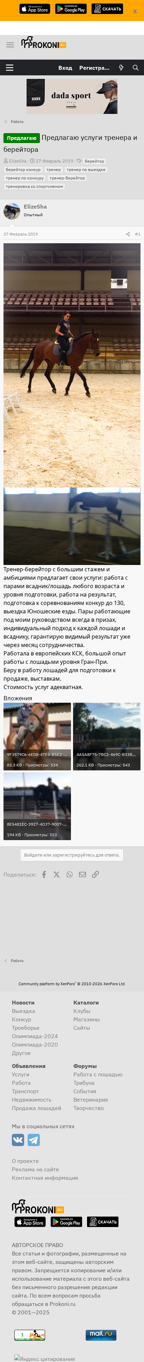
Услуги (20, 1074)
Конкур (21, 1019)
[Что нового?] (121, 68)
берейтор (94, 161)
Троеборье (25, 1027)
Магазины (86, 1019)
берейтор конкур (23, 169)
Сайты (81, 1027)
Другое (21, 1052)
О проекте (25, 1160)
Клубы (82, 1010)
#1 (138, 234)
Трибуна (84, 1082)
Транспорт (25, 1091)
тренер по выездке (86, 169)
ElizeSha (18, 161)
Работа (21, 1082)
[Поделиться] (127, 234)
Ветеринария (90, 1099)
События (84, 1091)
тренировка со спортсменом (34, 186)
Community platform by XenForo (72, 983)
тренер (53, 169)
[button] (9, 68)
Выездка (23, 1010)
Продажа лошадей (36, 1107)
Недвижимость (31, 1099)
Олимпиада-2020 (35, 1044)
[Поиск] (135, 68)
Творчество (88, 1107)
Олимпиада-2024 (35, 1036)
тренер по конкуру (25, 178)
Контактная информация (45, 1177)
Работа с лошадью (98, 1074)
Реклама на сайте (35, 1169)
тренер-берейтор (67, 178)
